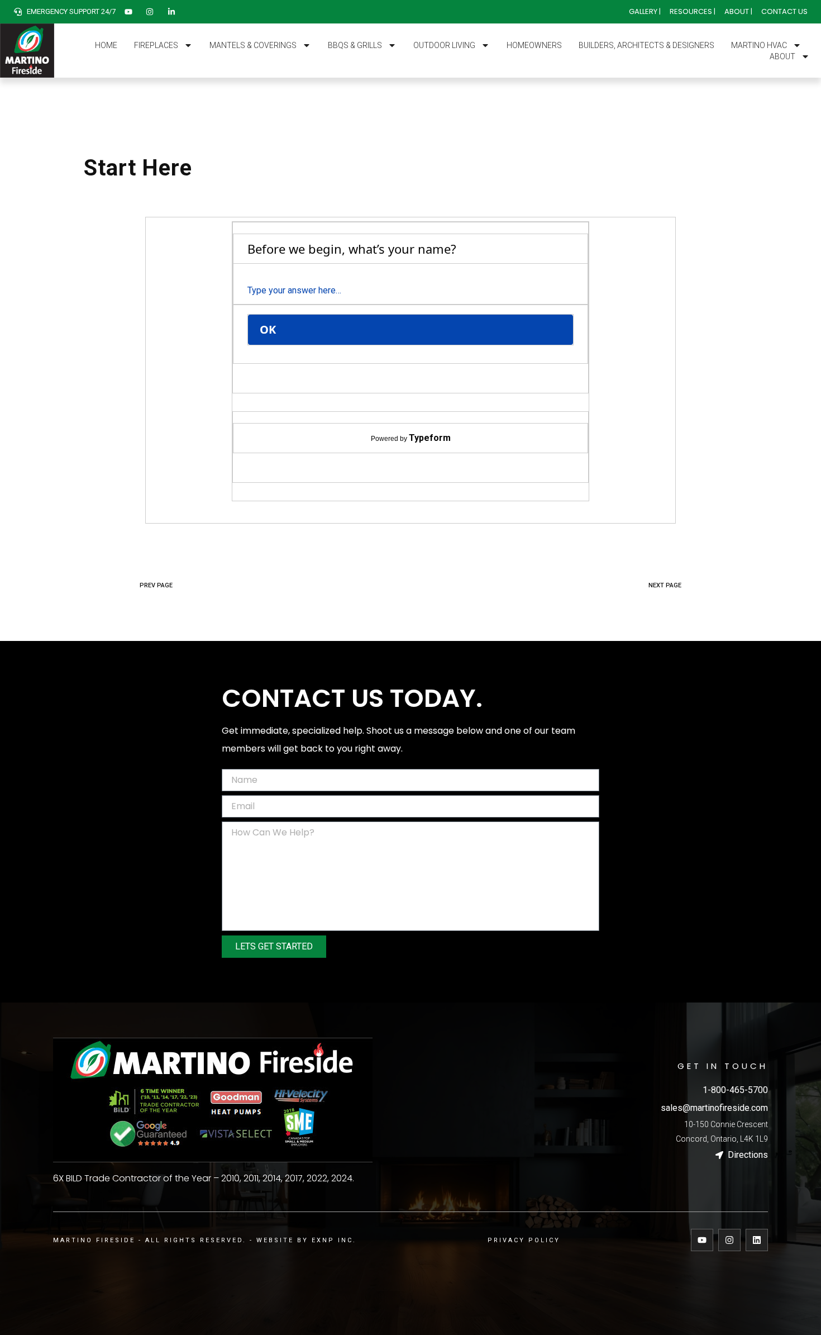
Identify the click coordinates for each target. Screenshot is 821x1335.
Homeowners (534, 45)
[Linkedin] (757, 1240)
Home (106, 45)
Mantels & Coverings (253, 45)
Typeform (430, 438)
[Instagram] (729, 1240)
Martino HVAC (759, 45)
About (782, 56)
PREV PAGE (156, 585)
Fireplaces (156, 45)
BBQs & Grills (355, 45)
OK (269, 329)
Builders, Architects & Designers (646, 45)
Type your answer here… (294, 290)
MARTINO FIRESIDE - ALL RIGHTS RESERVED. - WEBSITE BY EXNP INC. (204, 1240)
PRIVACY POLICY (524, 1240)
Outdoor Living (444, 45)
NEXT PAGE (664, 585)
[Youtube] (702, 1240)
